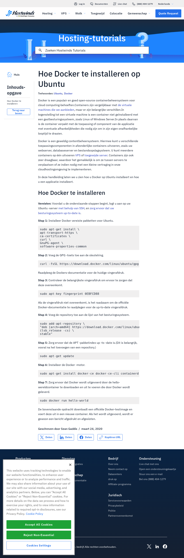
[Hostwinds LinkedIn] (155, 546)
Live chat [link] (122, 4)
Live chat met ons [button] (149, 464)
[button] (168, 13)
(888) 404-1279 (145, 4)
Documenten (101, 4)
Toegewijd (97, 13)
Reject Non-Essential (39, 535)
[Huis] (20, 14)
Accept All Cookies (38, 524)
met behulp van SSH (71, 208)
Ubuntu (58, 93)
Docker (68, 93)
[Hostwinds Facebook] (163, 546)
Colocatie (116, 13)
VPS (77, 155)
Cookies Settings (39, 545)
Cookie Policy (34, 514)
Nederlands (164, 4)
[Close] (70, 465)
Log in (82, 4)
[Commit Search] (40, 50)
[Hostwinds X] (147, 546)
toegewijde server (95, 155)
